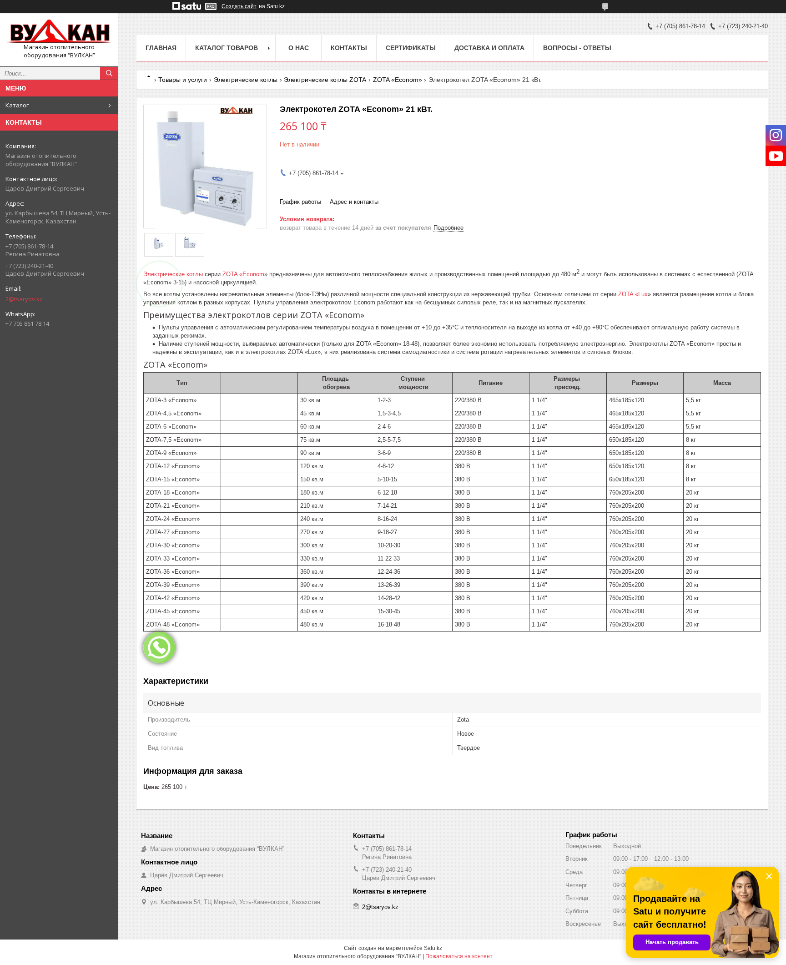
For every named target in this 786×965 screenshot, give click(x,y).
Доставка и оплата (489, 47)
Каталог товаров (226, 47)
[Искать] (109, 73)
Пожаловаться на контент (459, 956)
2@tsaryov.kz (24, 299)
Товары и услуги (182, 79)
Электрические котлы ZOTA (325, 79)
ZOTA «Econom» (397, 79)
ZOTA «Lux (633, 294)
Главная (161, 47)
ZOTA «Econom (243, 274)
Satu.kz (433, 948)
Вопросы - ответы (577, 47)
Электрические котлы (245, 79)
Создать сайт (239, 6)
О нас (298, 47)
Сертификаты (411, 47)
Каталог (17, 105)
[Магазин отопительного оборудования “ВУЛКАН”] (59, 31)
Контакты (349, 47)
